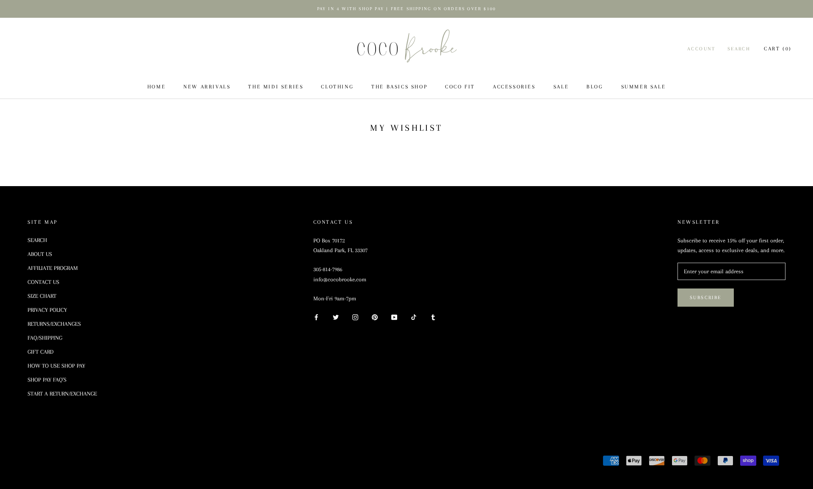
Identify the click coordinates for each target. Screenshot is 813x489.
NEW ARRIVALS (206, 87)
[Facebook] (316, 316)
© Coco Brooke (58, 461)
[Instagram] (355, 316)
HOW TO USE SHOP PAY (56, 366)
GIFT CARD (41, 352)
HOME (156, 87)
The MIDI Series (275, 87)
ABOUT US (40, 254)
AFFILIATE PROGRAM (53, 268)
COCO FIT (460, 87)
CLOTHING (337, 87)
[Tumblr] (433, 316)
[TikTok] (414, 316)
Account (701, 49)
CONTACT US (43, 282)
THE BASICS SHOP (399, 87)
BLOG (594, 87)
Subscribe (706, 297)
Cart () (778, 49)
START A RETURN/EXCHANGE (62, 393)
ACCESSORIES (514, 87)
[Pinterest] (375, 316)
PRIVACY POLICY (47, 310)
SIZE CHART (42, 296)
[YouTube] (394, 316)
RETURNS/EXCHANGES (54, 324)
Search (738, 49)
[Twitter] (336, 316)
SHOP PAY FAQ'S (47, 379)
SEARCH (37, 240)
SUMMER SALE (643, 87)
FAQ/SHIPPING (45, 338)
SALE (561, 87)
